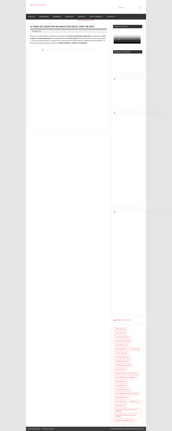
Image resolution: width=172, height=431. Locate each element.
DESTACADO (121, 349)
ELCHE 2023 (121, 353)
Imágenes (57, 16)
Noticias (31, 16)
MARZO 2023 (121, 397)
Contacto (111, 16)
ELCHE (135, 349)
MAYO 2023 (120, 401)
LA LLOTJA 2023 (122, 389)
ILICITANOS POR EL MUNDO (126, 377)
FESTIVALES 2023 (123, 365)
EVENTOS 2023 (122, 357)
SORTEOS (81, 16)
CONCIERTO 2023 (123, 341)
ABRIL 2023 (120, 329)
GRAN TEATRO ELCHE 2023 (126, 373)
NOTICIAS (120, 405)
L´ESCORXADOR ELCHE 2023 (126, 393)
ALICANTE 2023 (122, 337)
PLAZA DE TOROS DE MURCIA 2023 (125, 415)
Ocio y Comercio (96, 16)
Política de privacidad (34, 428)
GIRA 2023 (120, 369)
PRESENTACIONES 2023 (125, 420)
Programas (44, 16)
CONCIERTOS (121, 345)
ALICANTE (120, 333)
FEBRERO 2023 (122, 361)
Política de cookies (48, 428)
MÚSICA (135, 401)
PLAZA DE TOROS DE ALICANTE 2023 (126, 410)
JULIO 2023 (120, 381)
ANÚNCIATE (69, 16)
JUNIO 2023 (120, 385)
